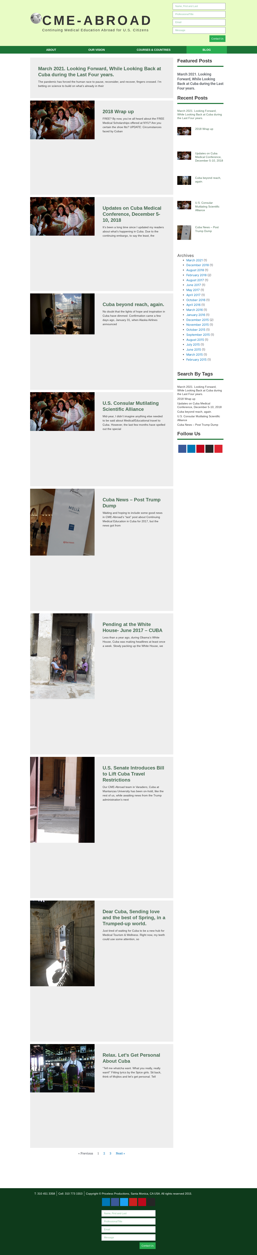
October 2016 (195, 300)
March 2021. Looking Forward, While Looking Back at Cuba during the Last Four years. (199, 114)
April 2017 (193, 295)
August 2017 (195, 280)
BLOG (207, 49)
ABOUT (51, 49)
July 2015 (193, 344)
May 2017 (193, 290)
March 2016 (194, 310)
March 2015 (194, 354)
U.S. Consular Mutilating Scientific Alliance (207, 206)
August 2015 (195, 340)
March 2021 (194, 260)
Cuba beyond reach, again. (133, 304)
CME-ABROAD (97, 20)
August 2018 (195, 270)
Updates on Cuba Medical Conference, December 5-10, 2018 (132, 214)
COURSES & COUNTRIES (153, 49)
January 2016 (195, 315)
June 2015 (193, 349)
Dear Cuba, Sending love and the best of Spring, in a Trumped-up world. (134, 917)
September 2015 (198, 335)
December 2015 (197, 320)
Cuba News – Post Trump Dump (197, 424)
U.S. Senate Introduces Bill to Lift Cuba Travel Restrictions (133, 774)
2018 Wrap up (118, 111)
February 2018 (196, 275)
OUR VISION (96, 49)
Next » (120, 1153)
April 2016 (193, 305)
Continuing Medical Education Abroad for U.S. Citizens (95, 30)
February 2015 (196, 359)
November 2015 (197, 325)
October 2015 (195, 330)
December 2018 (197, 265)
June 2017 (193, 285)
